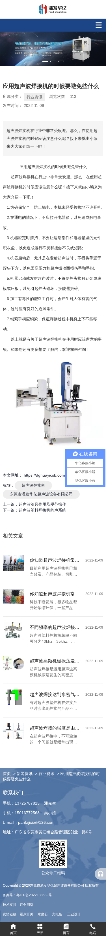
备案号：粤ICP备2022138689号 (27, 895)
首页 (7, 773)
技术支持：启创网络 (18, 905)
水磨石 (43, 914)
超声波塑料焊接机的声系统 (42, 510)
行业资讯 (34, 97)
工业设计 (74, 914)
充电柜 (57, 914)
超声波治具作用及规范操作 (42, 504)
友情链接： (11, 914)
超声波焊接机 (33, 485)
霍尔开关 (27, 914)
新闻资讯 (25, 773)
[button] (45, 61)
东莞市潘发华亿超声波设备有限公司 (41, 494)
